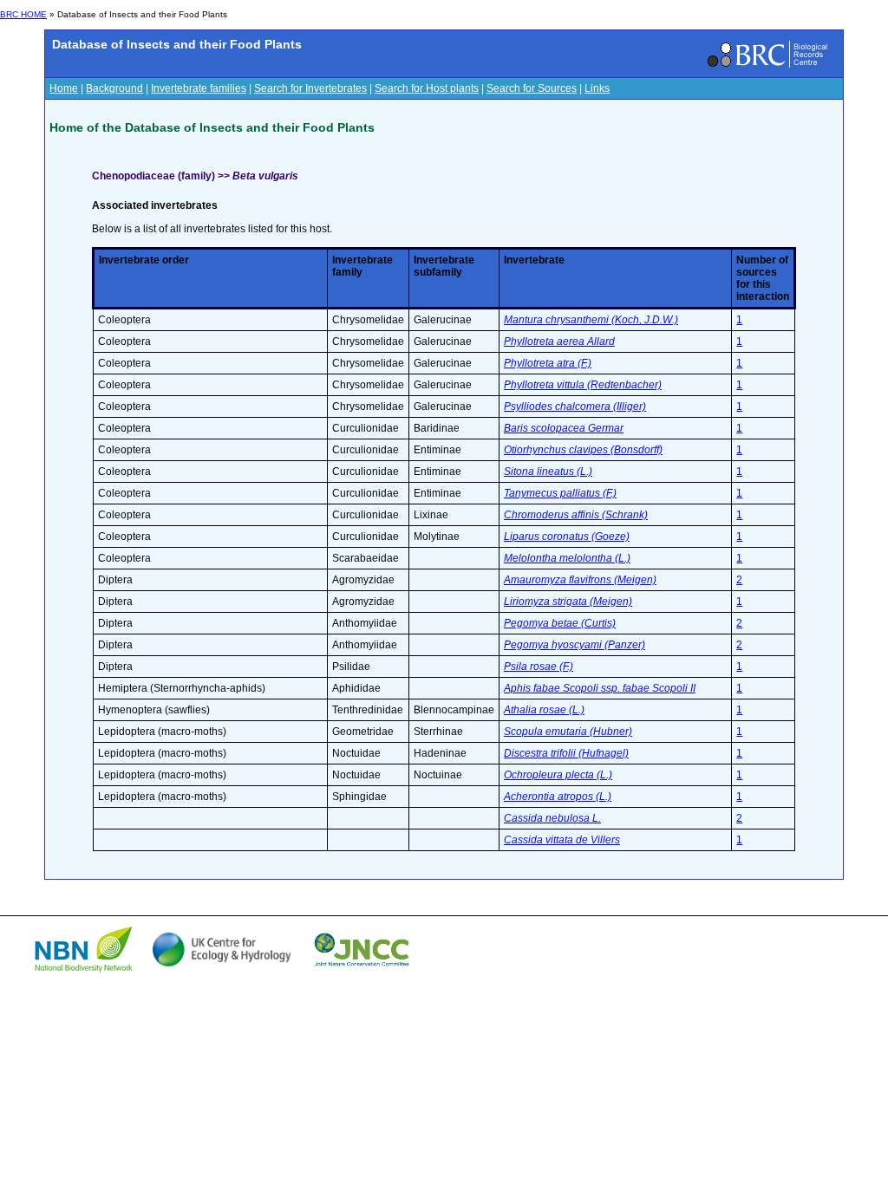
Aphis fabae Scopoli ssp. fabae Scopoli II (599, 688)
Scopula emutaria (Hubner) (568, 731)
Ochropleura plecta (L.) (558, 775)
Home (63, 88)
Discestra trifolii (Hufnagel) (566, 753)
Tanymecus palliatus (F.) (560, 493)
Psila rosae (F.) (538, 666)
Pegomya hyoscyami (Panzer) (574, 645)
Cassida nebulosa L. (552, 818)
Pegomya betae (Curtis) (560, 623)
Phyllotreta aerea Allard (559, 341)
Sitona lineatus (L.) (548, 471)
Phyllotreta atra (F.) (547, 363)
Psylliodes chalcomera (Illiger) (575, 406)
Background (114, 88)
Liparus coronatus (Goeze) (567, 536)
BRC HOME (23, 14)
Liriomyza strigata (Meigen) (568, 601)
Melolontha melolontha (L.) (567, 558)
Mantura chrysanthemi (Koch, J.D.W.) (591, 320)
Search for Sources (531, 88)
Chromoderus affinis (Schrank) (576, 515)
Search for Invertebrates (310, 88)
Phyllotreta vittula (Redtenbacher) (583, 385)
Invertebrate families (198, 88)
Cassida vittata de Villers (562, 840)
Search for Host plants (427, 88)
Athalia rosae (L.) (544, 710)
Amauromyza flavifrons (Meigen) (580, 580)
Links (597, 88)
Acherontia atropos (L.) (557, 796)
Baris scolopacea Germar (564, 428)
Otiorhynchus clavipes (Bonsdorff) (583, 450)
